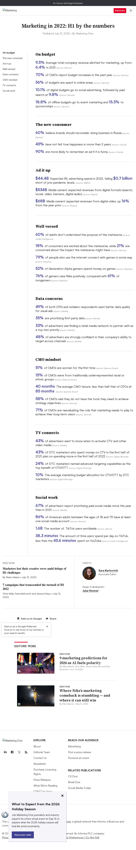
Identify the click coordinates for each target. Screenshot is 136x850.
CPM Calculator (43, 791)
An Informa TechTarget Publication (68, 3)
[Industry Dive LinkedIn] (5, 752)
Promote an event (78, 758)
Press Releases (42, 779)
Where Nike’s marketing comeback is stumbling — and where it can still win (85, 695)
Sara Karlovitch (108, 570)
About (37, 746)
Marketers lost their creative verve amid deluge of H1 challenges (34, 570)
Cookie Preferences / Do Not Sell (79, 837)
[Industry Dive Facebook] (12, 752)
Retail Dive (74, 782)
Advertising (74, 746)
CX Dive (73, 776)
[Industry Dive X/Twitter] (19, 752)
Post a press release (79, 752)
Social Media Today (79, 788)
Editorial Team (42, 752)
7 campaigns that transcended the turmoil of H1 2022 (33, 587)
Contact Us (40, 758)
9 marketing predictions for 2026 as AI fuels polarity (83, 660)
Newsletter (40, 763)
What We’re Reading (45, 785)
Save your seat (22, 834)
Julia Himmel (90, 590)
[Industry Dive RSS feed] (26, 752)
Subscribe (120, 10)
